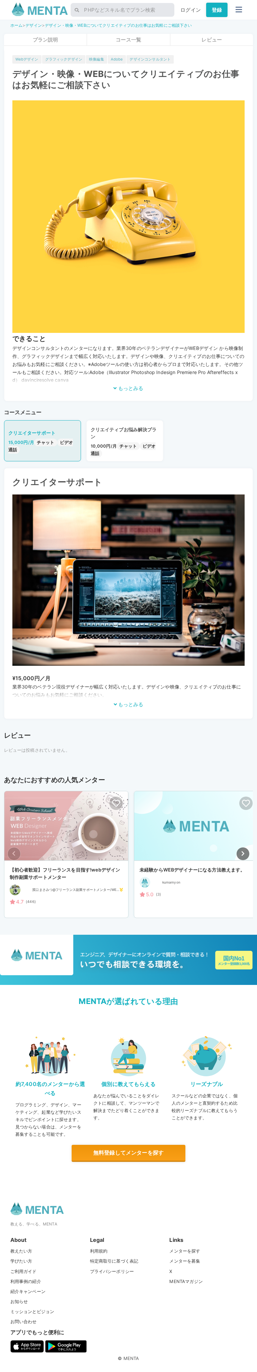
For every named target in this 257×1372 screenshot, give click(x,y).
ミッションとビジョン (32, 1311)
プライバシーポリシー (112, 1271)
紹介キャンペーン (28, 1291)
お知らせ (19, 1301)
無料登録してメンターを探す (128, 1152)
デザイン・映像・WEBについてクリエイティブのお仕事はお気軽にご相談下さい (118, 25)
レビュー (211, 39)
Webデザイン (26, 59)
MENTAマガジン (185, 1281)
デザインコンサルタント (150, 59)
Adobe (117, 59)
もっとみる (130, 388)
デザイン (33, 25)
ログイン (190, 10)
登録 (217, 10)
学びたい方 (21, 1261)
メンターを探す (184, 1251)
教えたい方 (21, 1251)
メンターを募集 (184, 1261)
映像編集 (96, 59)
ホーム (16, 25)
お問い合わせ (23, 1321)
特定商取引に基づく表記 (114, 1261)
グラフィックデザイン (64, 59)
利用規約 (99, 1251)
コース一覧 (128, 39)
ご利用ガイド (23, 1271)
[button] (243, 853)
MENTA (131, 1358)
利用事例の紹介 (25, 1281)
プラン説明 (45, 39)
